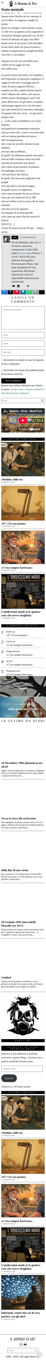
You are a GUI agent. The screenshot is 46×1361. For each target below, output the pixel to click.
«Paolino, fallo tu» (12, 479)
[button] (42, 400)
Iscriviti (9, 1078)
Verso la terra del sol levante (18, 818)
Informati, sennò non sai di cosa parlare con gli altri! (20, 1314)
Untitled (6, 977)
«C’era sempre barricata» (17, 567)
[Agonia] (23, 686)
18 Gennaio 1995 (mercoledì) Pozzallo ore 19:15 (18, 923)
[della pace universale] (23, 707)
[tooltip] (14, 286)
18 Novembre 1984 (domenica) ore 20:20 (22, 764)
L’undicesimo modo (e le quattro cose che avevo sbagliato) (20, 613)
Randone (21, 253)
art (7, 661)
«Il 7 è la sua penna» (13, 523)
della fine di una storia (14, 870)
